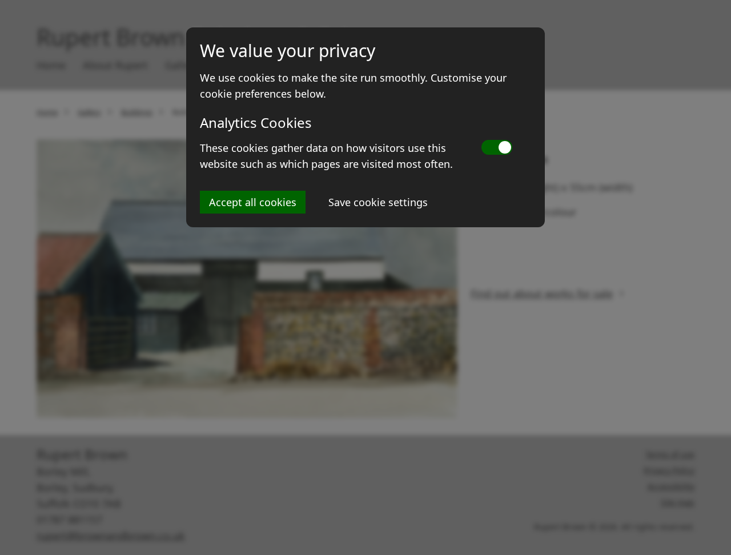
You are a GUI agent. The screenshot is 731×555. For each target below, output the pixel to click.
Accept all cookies (252, 202)
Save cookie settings (378, 202)
